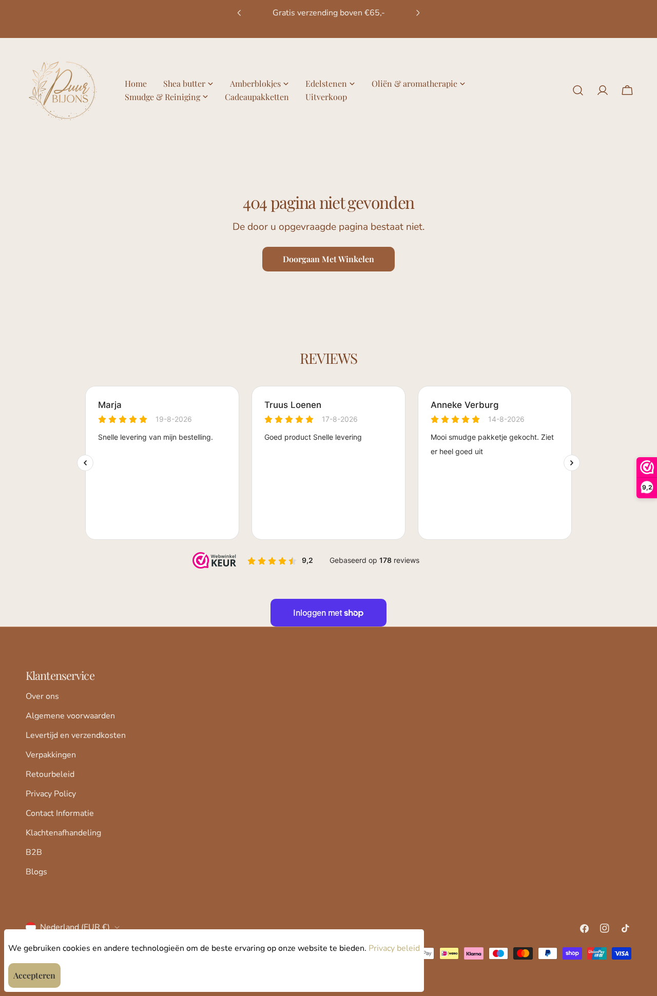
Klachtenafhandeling (63, 832)
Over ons (42, 696)
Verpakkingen (51, 754)
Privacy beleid (394, 948)
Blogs (36, 871)
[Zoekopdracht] (578, 90)
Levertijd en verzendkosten (76, 735)
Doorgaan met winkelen (328, 258)
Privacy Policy (51, 793)
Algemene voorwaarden (70, 715)
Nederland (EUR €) (75, 927)
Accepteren (34, 975)
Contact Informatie (60, 813)
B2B (34, 852)
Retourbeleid (50, 774)
